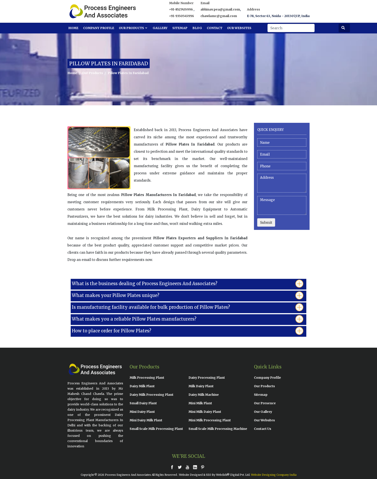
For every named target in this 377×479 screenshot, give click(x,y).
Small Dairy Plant (143, 403)
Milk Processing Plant (147, 378)
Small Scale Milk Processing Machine (217, 429)
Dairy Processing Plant (206, 378)
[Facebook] (173, 467)
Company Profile (98, 28)
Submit (266, 222)
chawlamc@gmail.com (218, 16)
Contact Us (262, 429)
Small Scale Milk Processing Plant (156, 429)
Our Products (132, 28)
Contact (214, 28)
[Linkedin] (196, 467)
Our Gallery (263, 412)
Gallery (160, 28)
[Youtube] (188, 467)
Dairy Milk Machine (203, 395)
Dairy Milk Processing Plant (151, 395)
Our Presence (265, 403)
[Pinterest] (203, 467)
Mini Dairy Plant (142, 412)
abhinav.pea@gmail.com (220, 9)
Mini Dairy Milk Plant (146, 420)
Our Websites (239, 28)
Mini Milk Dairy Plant (204, 412)
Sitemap (179, 28)
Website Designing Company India (273, 474)
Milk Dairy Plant (201, 386)
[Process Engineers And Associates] (87, 11)
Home (73, 28)
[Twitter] (181, 467)
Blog (197, 28)
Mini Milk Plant (200, 403)
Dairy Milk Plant (142, 386)
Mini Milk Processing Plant (209, 420)
